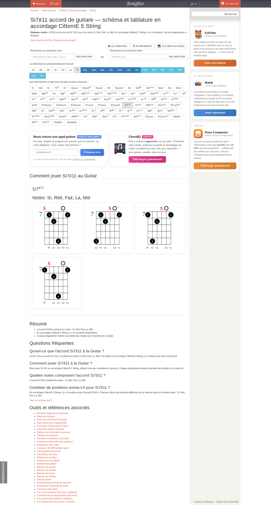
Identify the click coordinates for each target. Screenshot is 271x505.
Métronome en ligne (47, 457)
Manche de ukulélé (46, 470)
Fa (55, 70)
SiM (44, 93)
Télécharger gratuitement (147, 159)
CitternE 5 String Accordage (73, 10)
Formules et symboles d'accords (53, 438)
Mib (102, 70)
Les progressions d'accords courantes (56, 501)
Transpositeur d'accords (49, 451)
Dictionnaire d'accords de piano (53, 486)
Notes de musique (46, 416)
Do (33, 70)
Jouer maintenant (215, 112)
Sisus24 (119, 88)
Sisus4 (99, 88)
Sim (40, 88)
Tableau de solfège (46, 476)
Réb (94, 70)
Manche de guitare (46, 467)
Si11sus (149, 116)
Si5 (108, 88)
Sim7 (74, 99)
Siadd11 (58, 122)
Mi (48, 70)
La (70, 70)
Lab (129, 70)
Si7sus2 (102, 105)
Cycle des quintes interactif (50, 429)
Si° (64, 88)
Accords (34, 10)
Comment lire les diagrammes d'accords (57, 495)
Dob (85, 70)
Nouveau (40, 4)
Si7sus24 (115, 105)
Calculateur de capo (47, 454)
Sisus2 (74, 88)
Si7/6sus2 (46, 105)
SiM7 (62, 99)
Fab (111, 70)
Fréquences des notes (48, 445)
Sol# (180, 70)
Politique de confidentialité (84, 159)
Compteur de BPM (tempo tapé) (53, 448)
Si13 (45, 122)
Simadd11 (72, 122)
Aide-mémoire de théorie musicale (54, 482)
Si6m (178, 88)
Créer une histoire (215, 63)
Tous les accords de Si (40, 400)
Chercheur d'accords (47, 489)
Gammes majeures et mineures (52, 413)
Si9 (35, 122)
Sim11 (49, 116)
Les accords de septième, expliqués (55, 498)
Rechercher (84, 56)
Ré (40, 70)
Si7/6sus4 (61, 105)
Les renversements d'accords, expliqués (57, 492)
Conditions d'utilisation (203, 501)
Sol (63, 70)
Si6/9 (34, 93)
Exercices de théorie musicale (52, 419)
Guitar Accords (48, 10)
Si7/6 (34, 105)
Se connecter (232, 3)
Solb (119, 70)
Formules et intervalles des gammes (55, 441)
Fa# (171, 70)
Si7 (54, 93)
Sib (136, 70)
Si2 (129, 88)
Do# (145, 70)
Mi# (162, 70)
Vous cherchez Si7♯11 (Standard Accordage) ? (53, 40)
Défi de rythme (44, 479)
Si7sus (175, 105)
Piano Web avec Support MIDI (52, 423)
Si (77, 70)
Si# (42, 75)
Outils (56, 4)
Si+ (48, 88)
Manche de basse (46, 473)
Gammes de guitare (47, 463)
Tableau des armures (47, 435)
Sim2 (160, 88)
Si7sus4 (89, 105)
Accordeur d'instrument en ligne (53, 426)
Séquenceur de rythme (48, 460)
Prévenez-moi (92, 152)
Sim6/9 (176, 116)
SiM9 (75, 116)
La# (34, 75)
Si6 (169, 88)
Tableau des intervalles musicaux (53, 432)
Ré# (154, 70)
